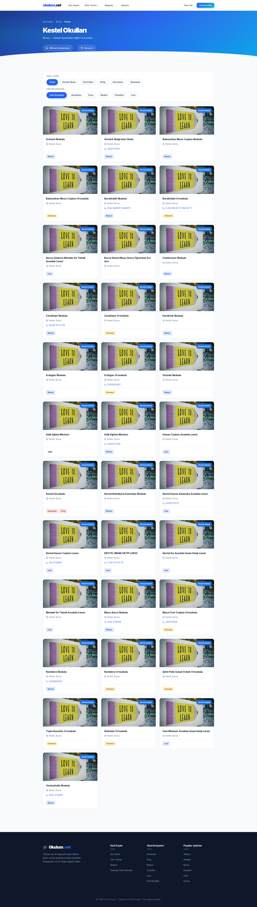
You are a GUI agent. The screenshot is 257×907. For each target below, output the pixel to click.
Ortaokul (119, 95)
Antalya (187, 859)
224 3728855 (55, 562)
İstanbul (187, 870)
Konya (187, 881)
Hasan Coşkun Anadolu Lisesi (180, 434)
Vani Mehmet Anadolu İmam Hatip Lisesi (186, 731)
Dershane (118, 82)
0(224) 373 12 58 (57, 325)
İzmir (186, 875)
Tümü (52, 82)
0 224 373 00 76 (115, 562)
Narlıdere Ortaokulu (116, 671)
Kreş (90, 95)
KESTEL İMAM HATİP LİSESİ (120, 553)
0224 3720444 (114, 622)
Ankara (187, 854)
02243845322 (55, 681)
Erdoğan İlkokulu (56, 375)
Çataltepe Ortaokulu (116, 315)
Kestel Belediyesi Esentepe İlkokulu (125, 493)
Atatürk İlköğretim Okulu (118, 139)
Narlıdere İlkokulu (56, 671)
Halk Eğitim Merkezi (57, 434)
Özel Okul (88, 82)
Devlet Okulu (69, 82)
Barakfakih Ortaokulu (175, 198)
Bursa (58, 22)
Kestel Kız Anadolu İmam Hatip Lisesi (184, 553)
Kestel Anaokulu (55, 493)
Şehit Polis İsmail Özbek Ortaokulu (183, 671)
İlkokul (104, 95)
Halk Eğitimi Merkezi (116, 434)
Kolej (102, 82)
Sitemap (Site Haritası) (121, 870)
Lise (133, 95)
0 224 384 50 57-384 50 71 (179, 208)
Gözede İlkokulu (172, 375)
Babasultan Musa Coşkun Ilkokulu (182, 139)
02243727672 (172, 503)
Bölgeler (109, 5)
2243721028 (171, 622)
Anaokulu (135, 82)
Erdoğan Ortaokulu (115, 375)
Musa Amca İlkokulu (116, 612)
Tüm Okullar (116, 859)
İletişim (125, 5)
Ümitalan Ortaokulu (115, 731)
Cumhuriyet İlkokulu (174, 257)
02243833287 (114, 384)
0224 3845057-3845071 (118, 208)
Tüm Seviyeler (56, 95)
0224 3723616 (56, 795)
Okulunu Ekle (205, 5)
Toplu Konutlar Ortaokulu (61, 731)
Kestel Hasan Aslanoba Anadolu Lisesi (185, 493)
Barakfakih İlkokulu (115, 198)
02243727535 (113, 444)
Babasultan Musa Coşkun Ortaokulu (67, 198)
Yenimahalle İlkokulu (58, 785)
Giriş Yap (188, 5)
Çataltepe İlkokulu (57, 315)
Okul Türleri (90, 5)
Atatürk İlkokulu (55, 139)
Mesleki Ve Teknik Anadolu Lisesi (65, 612)
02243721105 (113, 149)
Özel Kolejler (153, 881)
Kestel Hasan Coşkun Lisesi (62, 553)
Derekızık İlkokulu (173, 315)
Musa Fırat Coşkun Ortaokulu (180, 612)
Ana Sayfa (74, 5)
